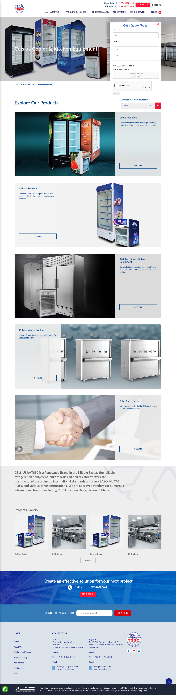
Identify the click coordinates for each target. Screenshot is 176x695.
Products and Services (23, 652)
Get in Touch (88, 594)
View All (88, 560)
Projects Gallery (100, 12)
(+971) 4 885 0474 (66, 657)
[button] (137, 106)
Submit (116, 93)
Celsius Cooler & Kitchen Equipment (37, 85)
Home (46, 12)
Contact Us (142, 5)
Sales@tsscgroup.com (67, 667)
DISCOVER (138, 165)
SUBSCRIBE (123, 613)
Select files (136, 76)
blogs (154, 12)
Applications (119, 12)
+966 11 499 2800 (102, 657)
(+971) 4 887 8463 (98, 587)
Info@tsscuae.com (65, 669)
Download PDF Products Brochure (134, 100)
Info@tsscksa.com (102, 667)
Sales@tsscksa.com (103, 669)
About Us (54, 12)
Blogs (16, 673)
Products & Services (76, 12)
